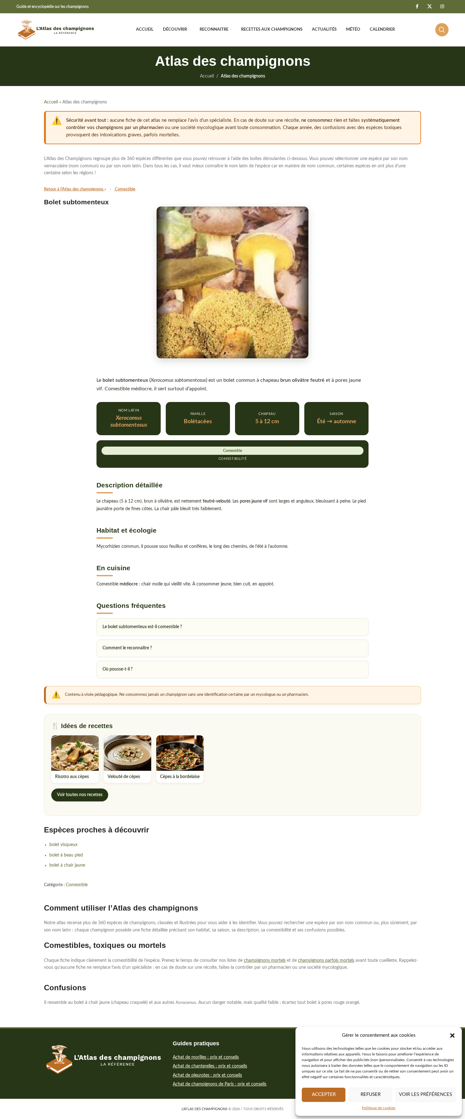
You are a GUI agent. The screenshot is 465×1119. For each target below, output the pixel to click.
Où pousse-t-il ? (117, 669)
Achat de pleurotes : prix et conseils (207, 1075)
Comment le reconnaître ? (127, 648)
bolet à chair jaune (67, 865)
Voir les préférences (425, 1094)
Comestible (77, 885)
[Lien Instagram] (442, 6)
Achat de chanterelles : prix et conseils (210, 1066)
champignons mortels (265, 960)
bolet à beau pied (66, 855)
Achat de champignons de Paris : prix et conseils (219, 1084)
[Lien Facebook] (417, 6)
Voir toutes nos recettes (79, 795)
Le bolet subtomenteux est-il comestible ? (142, 627)
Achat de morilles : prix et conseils (206, 1057)
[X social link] (429, 6)
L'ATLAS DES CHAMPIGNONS (204, 1109)
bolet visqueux (63, 845)
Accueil (207, 76)
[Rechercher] (442, 29)
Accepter (324, 1094)
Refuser (371, 1094)
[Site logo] (56, 30)
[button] (452, 1035)
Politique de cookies (378, 1108)
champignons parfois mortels (326, 960)
